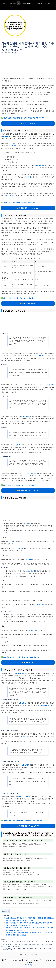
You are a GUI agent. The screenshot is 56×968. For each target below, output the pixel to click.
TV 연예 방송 (23, 3)
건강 (18, 3)
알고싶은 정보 (50, 960)
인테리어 (29, 3)
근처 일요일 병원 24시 (38, 960)
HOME (4, 3)
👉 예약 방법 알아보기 (28, 123)
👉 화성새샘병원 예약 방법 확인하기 (28, 490)
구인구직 (11, 7)
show (6, 911)
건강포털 (14, 960)
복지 (33, 3)
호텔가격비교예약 (24, 960)
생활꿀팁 (38, 3)
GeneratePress (33, 954)
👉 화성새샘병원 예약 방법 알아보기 (28, 208)
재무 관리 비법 (5, 960)
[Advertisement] (28, 65)
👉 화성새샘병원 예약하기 (28, 303)
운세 (45, 3)
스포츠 (14, 3)
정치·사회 (5, 7)
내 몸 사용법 (28, 962)
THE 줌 (30, 965)
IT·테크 (48, 3)
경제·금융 (10, 3)
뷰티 (42, 3)
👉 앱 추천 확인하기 (28, 662)
